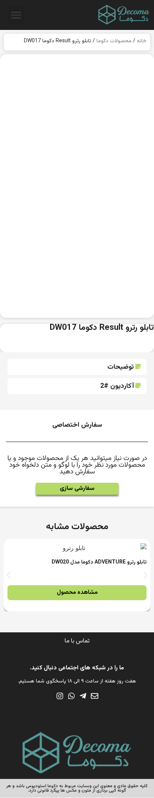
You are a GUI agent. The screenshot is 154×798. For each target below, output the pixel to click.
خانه (142, 41)
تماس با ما (77, 641)
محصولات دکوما (114, 41)
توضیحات (120, 367)
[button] (16, 15)
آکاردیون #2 (117, 386)
